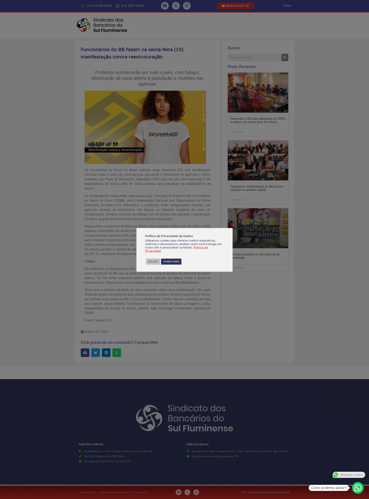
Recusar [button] (153, 261)
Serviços (239, 25)
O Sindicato (188, 25)
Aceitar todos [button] (171, 261)
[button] (358, 488)
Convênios (262, 25)
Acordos (283, 25)
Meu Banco (214, 25)
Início (170, 25)
